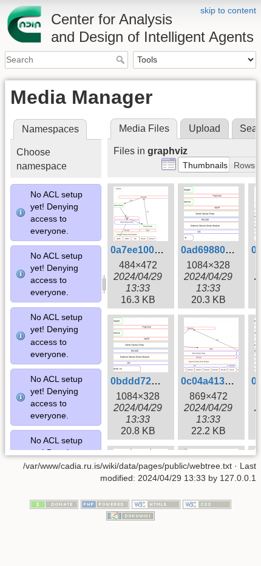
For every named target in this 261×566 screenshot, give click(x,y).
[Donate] (54, 503)
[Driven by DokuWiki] (130, 515)
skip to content (228, 10)
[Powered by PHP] (105, 503)
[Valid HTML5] (156, 503)
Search (121, 59)
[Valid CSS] (207, 503)
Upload (204, 128)
